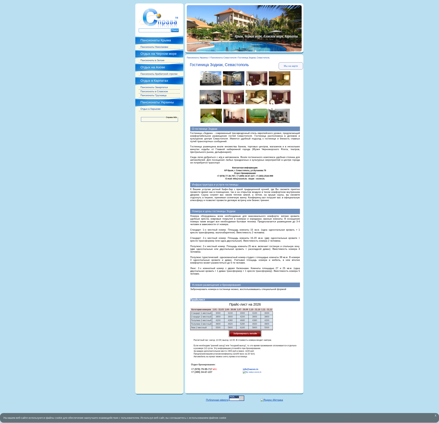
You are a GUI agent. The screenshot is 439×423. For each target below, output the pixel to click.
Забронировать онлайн (245, 333)
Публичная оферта (217, 399)
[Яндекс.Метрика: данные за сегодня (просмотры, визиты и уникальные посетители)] (272, 400)
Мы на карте (291, 66)
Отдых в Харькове (150, 108)
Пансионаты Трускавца (153, 95)
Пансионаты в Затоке (152, 60)
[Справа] (159, 27)
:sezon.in (257, 372)
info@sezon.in (250, 369)
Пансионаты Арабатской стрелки (158, 73)
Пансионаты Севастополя (223, 57)
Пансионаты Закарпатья (154, 87)
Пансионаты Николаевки (154, 46)
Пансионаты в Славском (154, 91)
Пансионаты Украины (197, 57)
